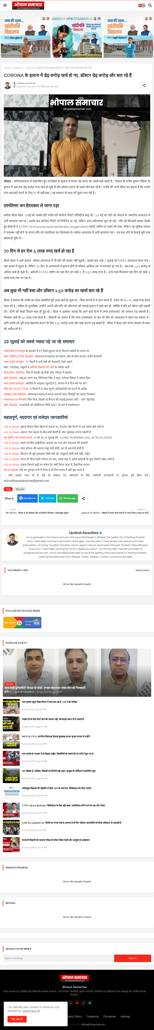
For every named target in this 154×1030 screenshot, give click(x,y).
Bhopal (18, 67)
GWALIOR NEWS (15, 394)
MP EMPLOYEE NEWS (18, 356)
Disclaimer (109, 1016)
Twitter (49, 498)
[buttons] (70, 1002)
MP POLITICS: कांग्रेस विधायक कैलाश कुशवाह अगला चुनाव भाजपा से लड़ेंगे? (56, 736)
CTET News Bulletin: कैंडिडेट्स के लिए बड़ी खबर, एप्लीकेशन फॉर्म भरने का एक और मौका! (63, 805)
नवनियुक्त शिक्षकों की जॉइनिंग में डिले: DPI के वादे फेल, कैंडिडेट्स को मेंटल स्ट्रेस (56, 788)
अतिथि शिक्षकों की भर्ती (42, 367)
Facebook (30, 498)
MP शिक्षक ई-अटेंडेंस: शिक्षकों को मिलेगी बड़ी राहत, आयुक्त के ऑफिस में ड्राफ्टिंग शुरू (58, 771)
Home (7, 67)
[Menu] (5, 5)
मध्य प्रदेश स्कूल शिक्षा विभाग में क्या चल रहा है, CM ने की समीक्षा (49, 702)
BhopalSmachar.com (93, 1024)
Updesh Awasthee (84, 533)
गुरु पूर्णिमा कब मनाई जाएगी (18, 437)
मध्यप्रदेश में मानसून (15, 351)
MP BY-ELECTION (16, 389)
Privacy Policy (73, 1016)
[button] (142, 5)
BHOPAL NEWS (14, 372)
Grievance (93, 1016)
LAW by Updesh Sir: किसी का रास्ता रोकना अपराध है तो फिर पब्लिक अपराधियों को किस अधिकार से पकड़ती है (71, 822)
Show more (142, 570)
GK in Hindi (11, 426)
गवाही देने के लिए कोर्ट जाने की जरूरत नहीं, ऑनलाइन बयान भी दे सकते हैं (53, 719)
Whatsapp (69, 498)
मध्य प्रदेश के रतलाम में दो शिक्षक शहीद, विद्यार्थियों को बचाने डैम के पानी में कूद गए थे (58, 753)
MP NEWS (10, 378)
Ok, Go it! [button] (17, 1019)
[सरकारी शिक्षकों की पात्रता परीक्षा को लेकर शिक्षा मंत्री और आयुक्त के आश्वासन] (11, 844)
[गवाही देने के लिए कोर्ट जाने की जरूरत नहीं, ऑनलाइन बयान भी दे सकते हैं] (11, 723)
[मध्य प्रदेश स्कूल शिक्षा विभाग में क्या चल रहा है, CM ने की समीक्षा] (11, 706)
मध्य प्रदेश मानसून (13, 362)
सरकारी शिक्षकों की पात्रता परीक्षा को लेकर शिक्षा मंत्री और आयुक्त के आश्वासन (56, 840)
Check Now (29, 1010)
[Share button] (83, 498)
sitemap (125, 1016)
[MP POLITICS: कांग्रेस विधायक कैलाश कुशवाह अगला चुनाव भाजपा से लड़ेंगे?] (11, 741)
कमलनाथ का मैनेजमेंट (16, 399)
